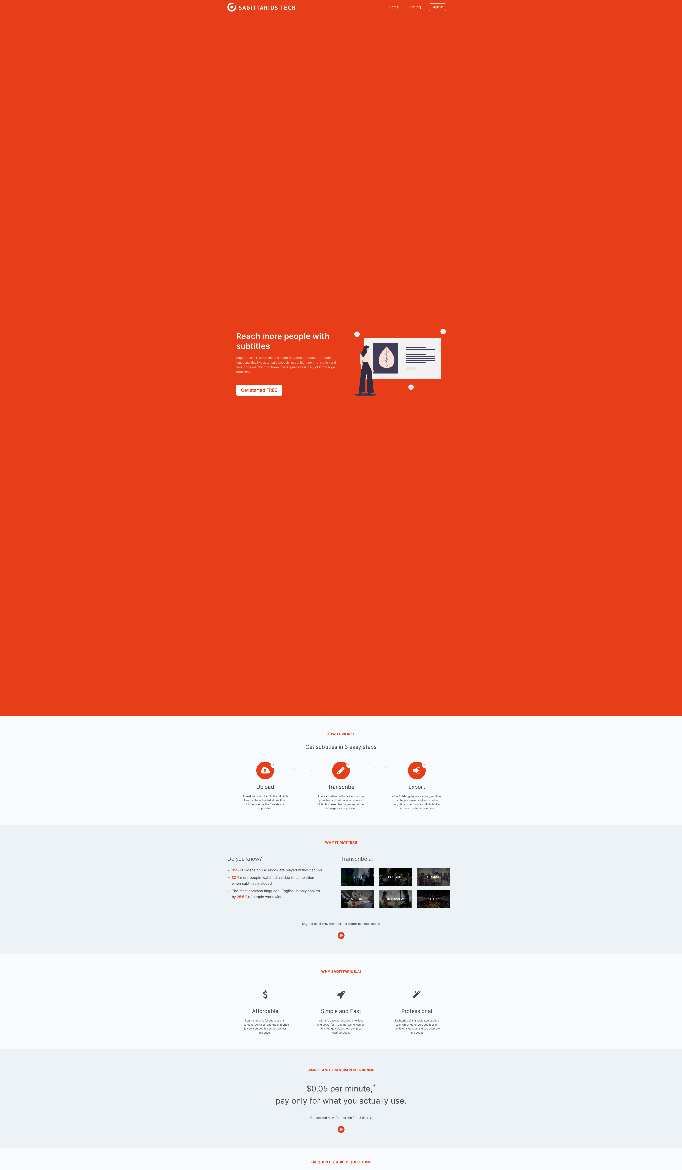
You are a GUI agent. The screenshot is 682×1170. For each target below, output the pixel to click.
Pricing (415, 7)
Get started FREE (259, 390)
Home (394, 7)
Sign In (437, 7)
